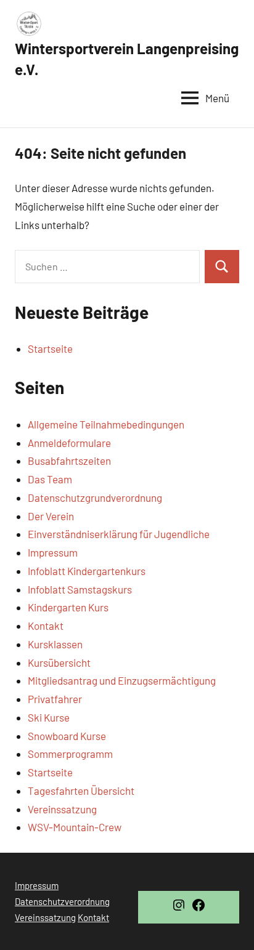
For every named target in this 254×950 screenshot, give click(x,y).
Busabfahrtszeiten (69, 460)
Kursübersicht (59, 662)
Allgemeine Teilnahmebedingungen (106, 424)
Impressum (53, 552)
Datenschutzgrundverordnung (95, 497)
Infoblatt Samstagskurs (80, 589)
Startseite (50, 348)
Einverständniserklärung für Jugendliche (119, 534)
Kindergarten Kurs (68, 607)
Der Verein (51, 516)
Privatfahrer (55, 699)
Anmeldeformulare (69, 443)
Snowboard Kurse (67, 736)
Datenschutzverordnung (62, 901)
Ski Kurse (49, 717)
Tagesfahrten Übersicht (81, 790)
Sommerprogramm (70, 753)
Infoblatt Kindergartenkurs (86, 571)
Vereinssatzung (62, 809)
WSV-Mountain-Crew (74, 827)
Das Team (50, 479)
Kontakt (45, 625)
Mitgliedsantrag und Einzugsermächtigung (122, 680)
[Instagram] (178, 908)
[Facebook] (198, 908)
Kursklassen (55, 644)
